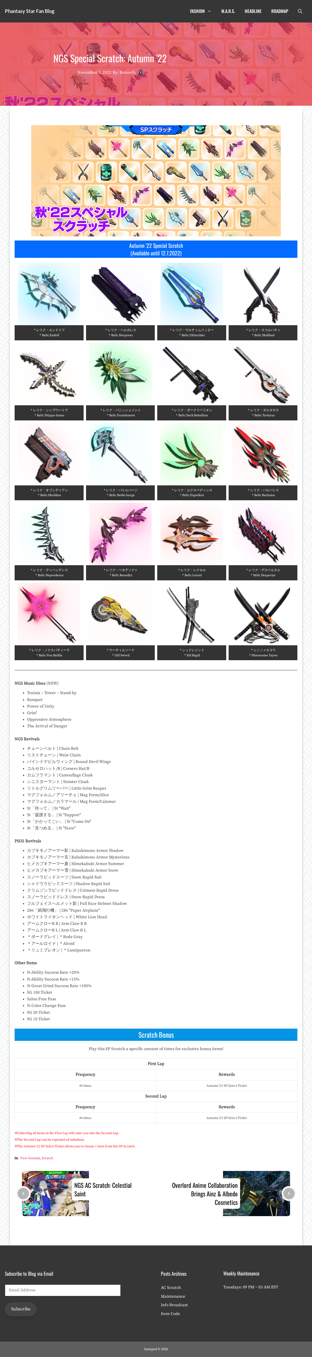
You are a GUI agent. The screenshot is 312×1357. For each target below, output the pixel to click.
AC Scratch (171, 1287)
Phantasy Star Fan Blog (29, 11)
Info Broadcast (174, 1305)
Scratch (47, 1158)
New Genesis (30, 1158)
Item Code (170, 1313)
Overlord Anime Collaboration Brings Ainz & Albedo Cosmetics (205, 1193)
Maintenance (173, 1296)
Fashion (197, 11)
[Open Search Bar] (300, 11)
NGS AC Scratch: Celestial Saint (103, 1189)
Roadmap (279, 11)
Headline (253, 11)
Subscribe (20, 1309)
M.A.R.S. (228, 11)
